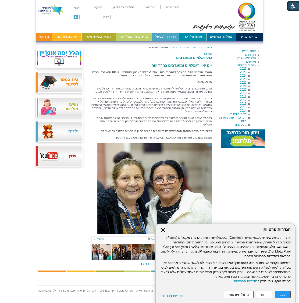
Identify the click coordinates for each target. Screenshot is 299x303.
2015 (243, 107)
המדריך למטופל (165, 36)
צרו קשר (44, 36)
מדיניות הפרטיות (245, 281)
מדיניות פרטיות (172, 296)
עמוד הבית (249, 51)
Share (208, 54)
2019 (243, 93)
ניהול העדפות (239, 294)
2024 (243, 75)
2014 (243, 110)
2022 (243, 82)
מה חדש (250, 54)
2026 (243, 68)
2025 (243, 72)
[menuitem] (172, 7)
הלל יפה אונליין (246, 58)
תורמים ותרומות (67, 36)
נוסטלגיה (240, 124)
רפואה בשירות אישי (98, 36)
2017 (243, 100)
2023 (243, 79)
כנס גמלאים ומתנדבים (194, 58)
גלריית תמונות (247, 65)
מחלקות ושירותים (221, 36)
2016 (243, 103)
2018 (243, 96)
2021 (243, 86)
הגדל (154, 239)
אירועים (251, 61)
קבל (283, 294)
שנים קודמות (238, 114)
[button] (76, 17)
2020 (243, 89)
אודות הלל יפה (192, 36)
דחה (264, 294)
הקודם (100, 239)
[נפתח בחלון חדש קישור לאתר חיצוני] (243, 138)
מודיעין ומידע (249, 36)
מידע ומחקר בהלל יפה (133, 36)
